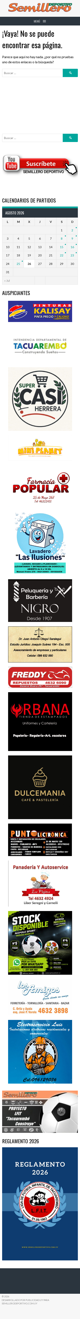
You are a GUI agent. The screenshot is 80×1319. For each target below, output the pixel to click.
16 (72, 247)
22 (61, 255)
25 (18, 264)
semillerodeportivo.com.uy (19, 1303)
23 (72, 255)
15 (61, 247)
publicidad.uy (34, 1300)
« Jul (7, 280)
